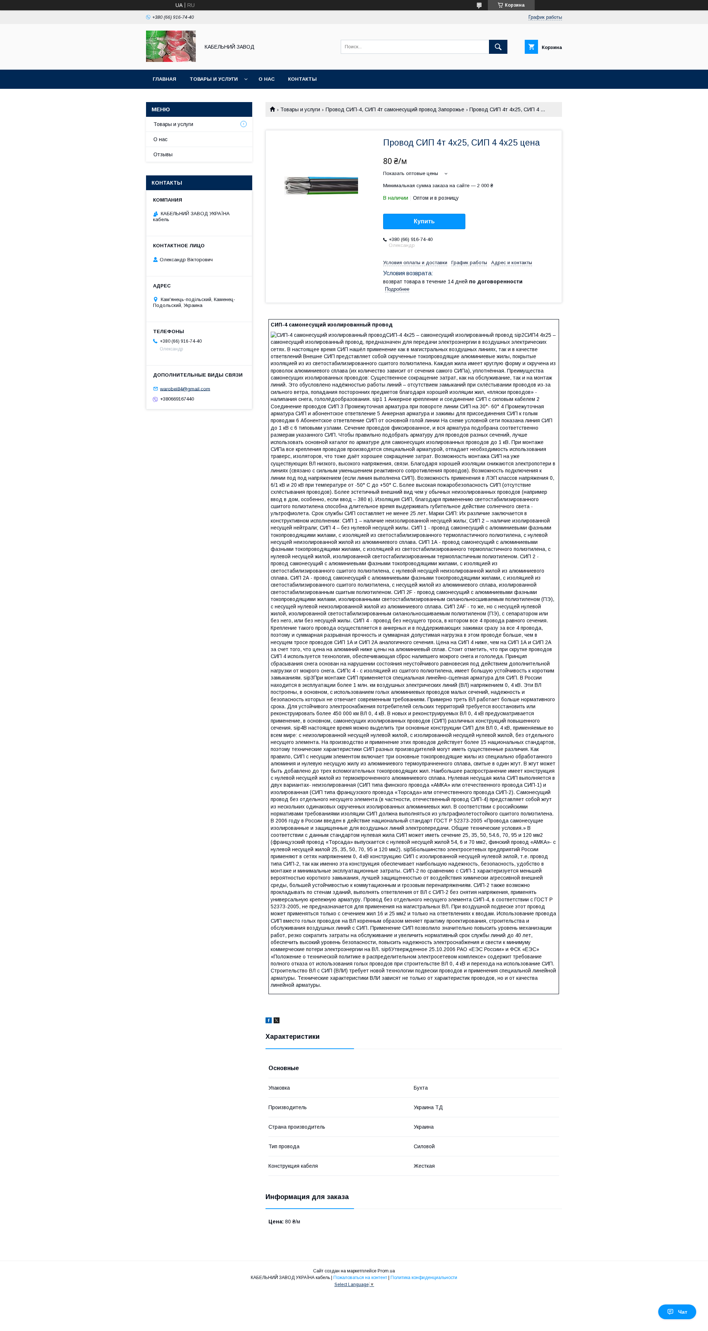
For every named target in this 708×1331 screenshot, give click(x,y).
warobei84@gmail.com (185, 388)
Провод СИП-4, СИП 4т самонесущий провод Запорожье (395, 109)
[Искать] (498, 47)
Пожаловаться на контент (360, 1277)
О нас (266, 79)
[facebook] (269, 1021)
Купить (424, 221)
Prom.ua (386, 1271)
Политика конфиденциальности (424, 1277)
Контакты (302, 79)
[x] (277, 1021)
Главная (164, 79)
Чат (682, 1312)
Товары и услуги (214, 79)
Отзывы (163, 154)
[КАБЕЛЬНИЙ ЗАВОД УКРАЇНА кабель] (171, 60)
